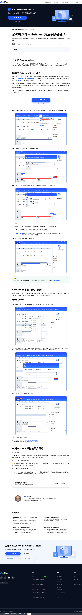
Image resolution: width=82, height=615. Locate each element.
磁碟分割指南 (59, 576)
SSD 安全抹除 (56, 280)
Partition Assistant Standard (37, 576)
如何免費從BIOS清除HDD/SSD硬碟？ (52, 517)
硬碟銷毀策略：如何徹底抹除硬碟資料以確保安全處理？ (25, 518)
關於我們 (58, 600)
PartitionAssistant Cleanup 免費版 (38, 597)
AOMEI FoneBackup (77, 584)
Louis (19, 44)
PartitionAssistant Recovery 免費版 (39, 589)
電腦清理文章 (59, 589)
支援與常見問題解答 (61, 592)
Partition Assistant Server (37, 582)
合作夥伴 (58, 594)
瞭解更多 (24, 613)
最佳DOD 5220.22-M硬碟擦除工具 (51, 527)
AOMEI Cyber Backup (78, 579)
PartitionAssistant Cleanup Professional (40, 600)
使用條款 (80, 611)
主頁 (13, 29)
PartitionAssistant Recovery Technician (39, 594)
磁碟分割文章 (59, 584)
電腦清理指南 (59, 581)
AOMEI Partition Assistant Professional (25, 78)
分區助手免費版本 (17, 29)
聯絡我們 (58, 597)
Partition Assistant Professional (38, 579)
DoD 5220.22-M (20, 233)
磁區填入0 (20, 80)
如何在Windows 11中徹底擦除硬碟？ (21, 527)
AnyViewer (76, 581)
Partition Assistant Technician (38, 587)
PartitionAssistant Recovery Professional (40, 592)
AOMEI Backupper (77, 576)
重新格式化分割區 (33, 441)
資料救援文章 (59, 587)
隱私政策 (76, 611)
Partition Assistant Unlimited (37, 584)
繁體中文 (4, 582)
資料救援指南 (59, 579)
